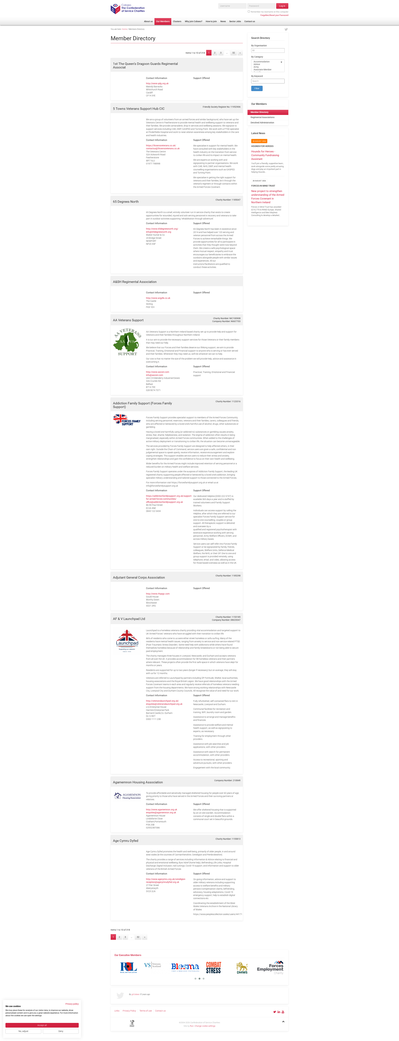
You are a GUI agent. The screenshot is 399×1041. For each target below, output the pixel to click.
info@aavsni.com (154, 375)
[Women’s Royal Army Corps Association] (276, 967)
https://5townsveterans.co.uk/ (161, 145)
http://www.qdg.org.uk (157, 83)
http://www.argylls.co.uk (158, 298)
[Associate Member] (266, 69)
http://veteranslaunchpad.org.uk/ (162, 701)
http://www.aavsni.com (157, 372)
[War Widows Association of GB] (247, 967)
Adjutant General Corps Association (139, 577)
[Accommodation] (266, 61)
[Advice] (266, 64)
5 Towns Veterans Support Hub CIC (139, 109)
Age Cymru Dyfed (125, 841)
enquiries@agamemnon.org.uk (161, 812)
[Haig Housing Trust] (162, 967)
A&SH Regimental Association (135, 282)
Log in (282, 6)
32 (233, 52)
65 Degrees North (126, 202)
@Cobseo (135, 994)
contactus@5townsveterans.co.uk (163, 148)
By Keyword (257, 76)
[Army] (266, 67)
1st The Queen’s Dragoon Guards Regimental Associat (145, 65)
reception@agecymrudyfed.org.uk (162, 882)
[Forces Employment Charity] (134, 967)
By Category (257, 57)
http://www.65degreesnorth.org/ (162, 229)
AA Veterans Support (128, 320)
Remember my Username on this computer (269, 12)
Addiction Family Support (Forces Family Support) (142, 405)
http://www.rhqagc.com (158, 593)
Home (124, 29)
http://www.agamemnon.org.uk (161, 809)
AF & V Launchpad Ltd (129, 619)
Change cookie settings (205, 1026)
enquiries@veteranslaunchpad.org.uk (164, 704)
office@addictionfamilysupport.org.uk (164, 502)
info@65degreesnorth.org (158, 232)
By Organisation (259, 45)
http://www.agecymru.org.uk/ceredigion (165, 879)
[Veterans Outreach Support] (219, 967)
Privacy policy (72, 1004)
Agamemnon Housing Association (138, 782)
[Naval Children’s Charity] (191, 967)
